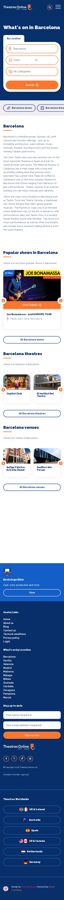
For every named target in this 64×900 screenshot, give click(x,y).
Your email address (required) (26, 441)
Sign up (32, 478)
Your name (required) (21, 459)
